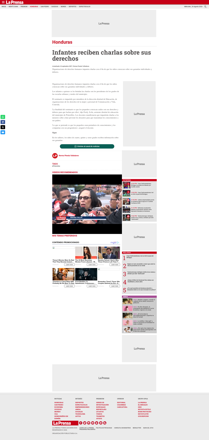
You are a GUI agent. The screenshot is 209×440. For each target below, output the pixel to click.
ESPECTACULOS (81, 405)
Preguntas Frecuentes (87, 429)
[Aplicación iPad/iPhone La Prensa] (97, 423)
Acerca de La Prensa (86, 428)
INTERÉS (78, 399)
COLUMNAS (121, 405)
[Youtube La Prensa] (92, 423)
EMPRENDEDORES (82, 407)
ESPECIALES (100, 407)
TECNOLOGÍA (80, 414)
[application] (87, 204)
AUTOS (78, 416)
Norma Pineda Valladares (81, 66)
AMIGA (78, 409)
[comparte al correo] (3, 132)
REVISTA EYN (143, 414)
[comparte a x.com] (3, 127)
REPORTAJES (101, 409)
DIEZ (140, 407)
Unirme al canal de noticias (88, 146)
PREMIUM (100, 399)
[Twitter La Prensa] (84, 423)
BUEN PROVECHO (144, 412)
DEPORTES (79, 402)
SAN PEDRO (58, 405)
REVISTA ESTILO (144, 409)
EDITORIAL (121, 402)
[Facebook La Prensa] (80, 423)
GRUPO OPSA (143, 399)
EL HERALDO (143, 405)
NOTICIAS (58, 399)
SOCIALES (79, 412)
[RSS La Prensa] (105, 423)
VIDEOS (99, 414)
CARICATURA (122, 407)
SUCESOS (58, 409)
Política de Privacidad (104, 428)
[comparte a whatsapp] (3, 117)
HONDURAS (58, 402)
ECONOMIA (58, 407)
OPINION (120, 399)
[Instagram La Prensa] (88, 423)
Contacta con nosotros (122, 428)
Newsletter (137, 428)
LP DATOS (100, 412)
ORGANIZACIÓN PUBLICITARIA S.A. (65, 433)
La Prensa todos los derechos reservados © (64, 429)
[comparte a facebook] (3, 122)
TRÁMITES (100, 416)
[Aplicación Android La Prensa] (101, 423)
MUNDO (57, 412)
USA (56, 414)
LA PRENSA (142, 402)
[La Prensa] (62, 423)
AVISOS (99, 418)
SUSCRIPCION (143, 416)
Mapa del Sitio (148, 428)
